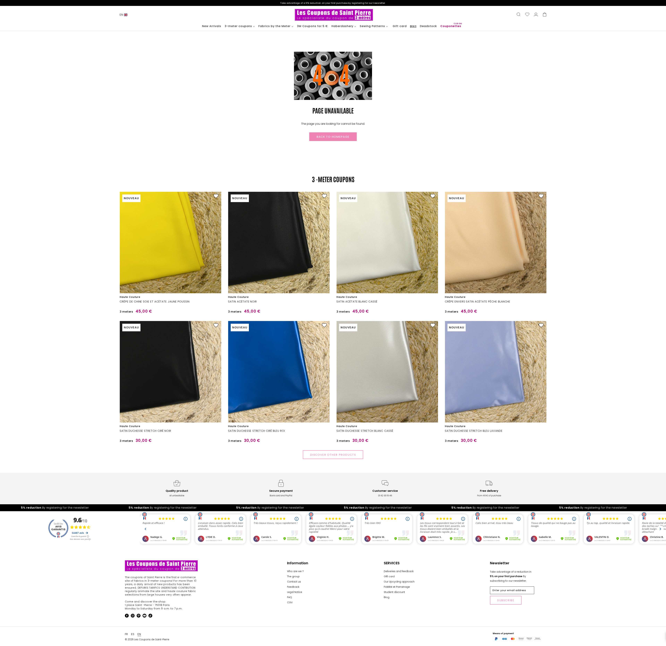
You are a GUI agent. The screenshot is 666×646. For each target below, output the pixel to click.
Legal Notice (294, 592)
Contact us (294, 581)
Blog (386, 597)
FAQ (289, 597)
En (121, 15)
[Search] (518, 15)
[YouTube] (144, 616)
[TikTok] (150, 616)
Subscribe (505, 600)
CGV (290, 602)
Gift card (389, 576)
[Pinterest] (138, 616)
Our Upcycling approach (399, 581)
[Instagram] (133, 616)
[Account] (535, 14)
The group (293, 576)
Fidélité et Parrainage (397, 587)
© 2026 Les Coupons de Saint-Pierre (147, 639)
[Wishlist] (527, 15)
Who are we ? (295, 571)
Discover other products (333, 455)
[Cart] (544, 15)
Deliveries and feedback (399, 571)
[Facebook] (127, 616)
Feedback (293, 587)
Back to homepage (333, 137)
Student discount (394, 592)
